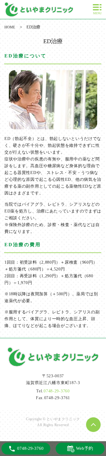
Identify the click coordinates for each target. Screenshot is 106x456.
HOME (9, 27)
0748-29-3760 (56, 391)
